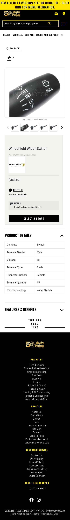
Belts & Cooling (36, 365)
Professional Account (36, 439)
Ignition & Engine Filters (37, 395)
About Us (36, 406)
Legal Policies (37, 436)
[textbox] (21, 24)
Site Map (36, 429)
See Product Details (18, 194)
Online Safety (36, 458)
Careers (37, 432)
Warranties (36, 472)
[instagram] (39, 500)
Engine (36, 382)
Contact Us (36, 455)
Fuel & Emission (36, 389)
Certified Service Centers (37, 442)
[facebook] (31, 500)
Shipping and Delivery (37, 469)
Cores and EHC (36, 488)
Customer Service (37, 449)
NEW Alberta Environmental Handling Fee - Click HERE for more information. (35, 5)
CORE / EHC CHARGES (37, 483)
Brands (6, 34)
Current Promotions (37, 425)
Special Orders (36, 465)
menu (63, 24)
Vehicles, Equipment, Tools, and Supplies (35, 34)
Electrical (36, 378)
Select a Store (33, 219)
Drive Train (36, 375)
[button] (56, 14)
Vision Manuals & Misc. (37, 399)
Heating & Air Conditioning (36, 392)
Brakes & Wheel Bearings (36, 368)
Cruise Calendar (37, 476)
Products (37, 359)
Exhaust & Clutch (36, 385)
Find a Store (37, 415)
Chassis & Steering (36, 372)
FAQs (37, 422)
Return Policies (36, 462)
